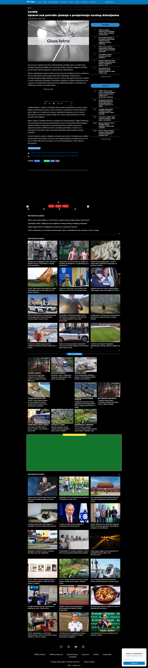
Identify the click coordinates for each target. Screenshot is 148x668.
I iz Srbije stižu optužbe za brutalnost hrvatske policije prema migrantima (55, 156)
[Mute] (54, 103)
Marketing (72, 657)
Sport (77, 2)
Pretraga (110, 2)
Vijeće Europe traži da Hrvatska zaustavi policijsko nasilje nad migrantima (55, 153)
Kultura (84, 2)
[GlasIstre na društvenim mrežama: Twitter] (70, 646)
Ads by (70, 105)
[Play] (45, 103)
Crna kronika (53, 2)
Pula (39, 2)
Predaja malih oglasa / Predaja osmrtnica (65, 662)
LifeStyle (92, 2)
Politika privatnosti (56, 654)
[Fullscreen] (72, 103)
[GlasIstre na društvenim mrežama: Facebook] (63, 646)
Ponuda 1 (51, 206)
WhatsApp (47, 160)
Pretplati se (134, 663)
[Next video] (49, 103)
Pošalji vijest (107, 654)
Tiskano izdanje (89, 662)
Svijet (71, 2)
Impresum (86, 654)
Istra (45, 2)
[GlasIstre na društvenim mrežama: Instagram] (85, 646)
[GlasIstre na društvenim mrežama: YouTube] (77, 646)
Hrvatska (63, 2)
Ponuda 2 (58, 206)
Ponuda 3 (65, 206)
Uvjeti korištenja (72, 654)
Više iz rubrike (74, 354)
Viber (52, 160)
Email (57, 160)
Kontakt (96, 654)
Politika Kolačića (40, 654)
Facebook (37, 160)
